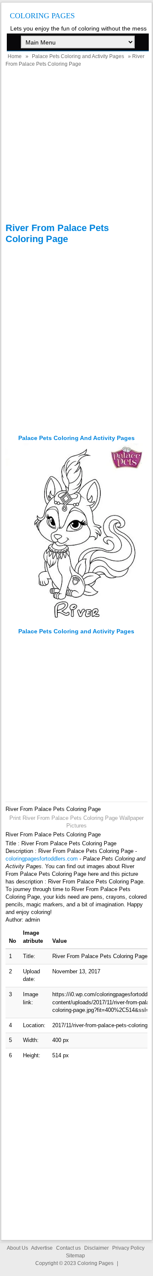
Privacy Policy (128, 1248)
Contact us (68, 1248)
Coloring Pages (42, 15)
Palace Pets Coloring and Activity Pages (78, 56)
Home (15, 56)
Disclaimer (96, 1248)
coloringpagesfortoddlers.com (42, 858)
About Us (17, 1248)
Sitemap (75, 1256)
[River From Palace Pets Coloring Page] (77, 624)
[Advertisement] (76, 146)
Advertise (42, 1248)
